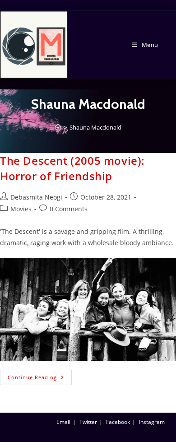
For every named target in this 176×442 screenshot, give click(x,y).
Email (63, 422)
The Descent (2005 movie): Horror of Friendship (72, 168)
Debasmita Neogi (36, 197)
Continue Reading (40, 375)
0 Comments (69, 209)
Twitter (88, 422)
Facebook (118, 422)
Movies (21, 209)
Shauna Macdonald (95, 127)
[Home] (58, 127)
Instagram (152, 422)
